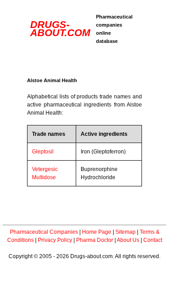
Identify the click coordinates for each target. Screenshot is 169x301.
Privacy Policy (55, 240)
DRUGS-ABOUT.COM (60, 28)
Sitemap (125, 232)
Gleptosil (43, 151)
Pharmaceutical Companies (44, 232)
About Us (128, 240)
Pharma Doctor (94, 240)
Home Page (96, 232)
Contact (152, 240)
